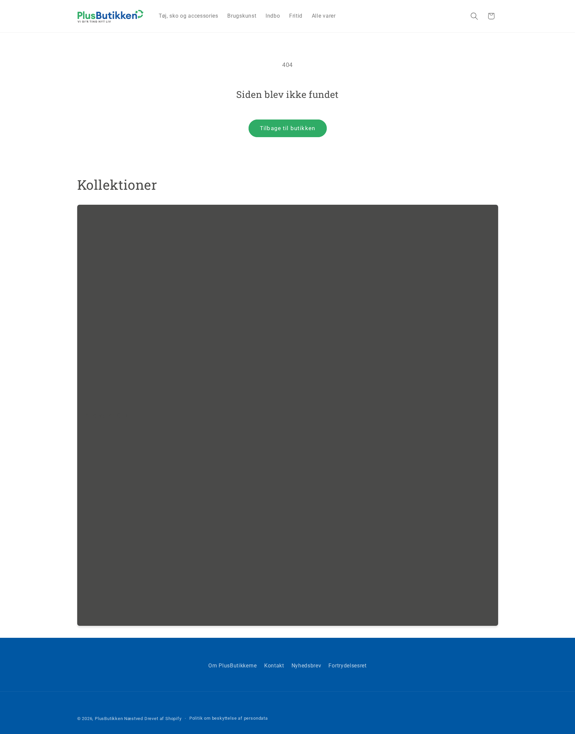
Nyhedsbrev (306, 665)
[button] (474, 16)
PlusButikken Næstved (119, 718)
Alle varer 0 (103, 415)
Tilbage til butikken (287, 128)
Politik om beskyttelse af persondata (228, 718)
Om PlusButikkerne (232, 665)
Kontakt (274, 665)
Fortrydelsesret (347, 665)
